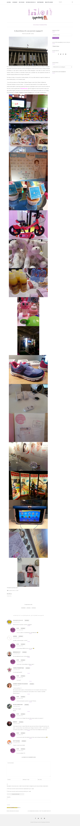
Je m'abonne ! (55, 37)
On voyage (21, 2)
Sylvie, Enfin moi (18, 704)
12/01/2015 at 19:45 (16, 653)
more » (19, 807)
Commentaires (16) (28, 604)
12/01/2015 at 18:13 (16, 637)
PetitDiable (16, 740)
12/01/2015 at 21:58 (16, 669)
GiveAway (14, 2)
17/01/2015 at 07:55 (20, 629)
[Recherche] (72, 2)
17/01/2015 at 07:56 (20, 661)
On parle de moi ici (31, 2)
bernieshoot (17, 652)
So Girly (28, 607)
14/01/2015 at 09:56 (16, 742)
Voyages (34, 607)
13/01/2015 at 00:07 (16, 723)
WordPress (48, 822)
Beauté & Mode (49, 2)
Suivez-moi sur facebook (59, 71)
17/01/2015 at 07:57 (20, 698)
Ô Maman (41, 24)
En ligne (55, 46)
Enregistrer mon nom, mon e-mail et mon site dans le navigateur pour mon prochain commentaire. (27, 786)
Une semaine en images (13, 810)
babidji (15, 721)
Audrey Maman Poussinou (20, 683)
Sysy (33, 33)
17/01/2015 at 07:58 (20, 734)
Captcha (8, 797)
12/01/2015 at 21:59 (16, 685)
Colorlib (39, 822)
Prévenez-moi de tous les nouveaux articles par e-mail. (19, 791)
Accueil (9, 2)
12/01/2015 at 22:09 (16, 706)
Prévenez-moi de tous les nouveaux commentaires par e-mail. (21, 788)
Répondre (27, 620)
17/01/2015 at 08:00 (20, 750)
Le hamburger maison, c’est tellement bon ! (39, 810)
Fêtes (45, 24)
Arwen (15, 636)
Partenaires (40, 2)
